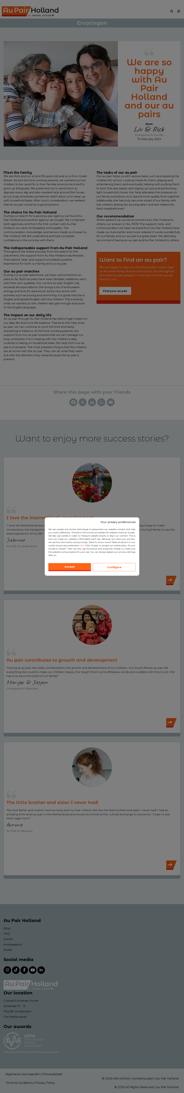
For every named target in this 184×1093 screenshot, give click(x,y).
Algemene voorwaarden (22, 1074)
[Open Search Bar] (171, 11)
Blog (7, 928)
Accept (70, 566)
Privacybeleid (52, 1074)
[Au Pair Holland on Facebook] (24, 970)
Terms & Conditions (19, 1083)
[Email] (110, 402)
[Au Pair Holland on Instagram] (7, 970)
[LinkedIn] (92, 402)
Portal (8, 950)
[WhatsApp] (101, 402)
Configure (114, 567)
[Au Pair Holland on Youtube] (32, 970)
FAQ (7, 933)
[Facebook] (73, 402)
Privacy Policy (45, 1083)
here (81, 545)
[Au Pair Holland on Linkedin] (41, 970)
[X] (82, 402)
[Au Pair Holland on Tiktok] (16, 970)
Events (8, 939)
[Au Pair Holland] (30, 11)
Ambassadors (13, 944)
